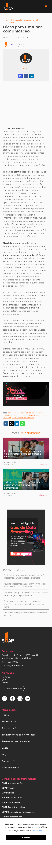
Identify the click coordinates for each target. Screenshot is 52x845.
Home (5, 20)
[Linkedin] (31, 76)
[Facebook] (26, 76)
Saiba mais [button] (37, 830)
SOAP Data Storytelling (13, 807)
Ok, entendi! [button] (26, 838)
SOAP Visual (8, 788)
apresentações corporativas (19, 413)
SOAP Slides (8, 793)
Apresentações (10, 728)
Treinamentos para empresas (18, 734)
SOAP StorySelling (11, 802)
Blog (4, 754)
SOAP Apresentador (12, 817)
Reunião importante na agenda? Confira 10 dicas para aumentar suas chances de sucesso (26, 585)
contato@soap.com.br (12, 665)
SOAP (12, 44)
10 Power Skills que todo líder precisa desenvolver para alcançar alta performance (26, 594)
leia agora (43, 464)
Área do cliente (10, 767)
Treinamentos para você (16, 741)
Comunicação (16, 20)
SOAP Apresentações (12, 783)
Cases (5, 748)
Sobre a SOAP (9, 721)
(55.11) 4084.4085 (10, 662)
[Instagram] (20, 76)
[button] (46, 6)
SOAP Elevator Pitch (12, 797)
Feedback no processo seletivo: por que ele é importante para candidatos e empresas (24, 576)
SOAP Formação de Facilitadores (18, 812)
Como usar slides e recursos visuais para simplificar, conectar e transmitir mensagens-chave (24, 604)
